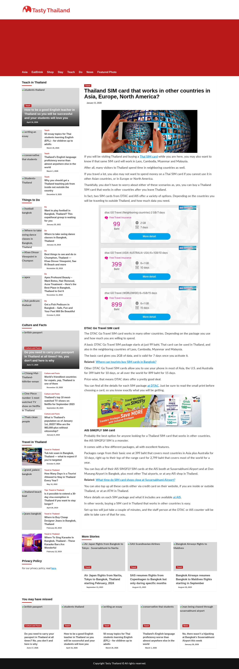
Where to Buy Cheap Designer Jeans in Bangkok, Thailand (60, 520)
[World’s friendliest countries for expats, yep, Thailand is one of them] (32, 380)
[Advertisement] (119, 44)
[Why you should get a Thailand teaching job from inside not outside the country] (32, 185)
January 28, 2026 (192, 644)
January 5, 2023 (53, 435)
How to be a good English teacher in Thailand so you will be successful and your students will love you (49, 114)
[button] (215, 72)
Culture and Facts (33, 348)
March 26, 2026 (53, 148)
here (53, 568)
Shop (50, 72)
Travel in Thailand (52, 450)
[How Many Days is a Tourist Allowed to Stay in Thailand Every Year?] (32, 477)
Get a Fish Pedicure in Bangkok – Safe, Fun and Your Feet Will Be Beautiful (59, 308)
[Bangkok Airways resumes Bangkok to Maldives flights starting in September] (195, 556)
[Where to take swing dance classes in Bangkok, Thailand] (32, 238)
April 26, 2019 (52, 508)
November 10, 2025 (55, 387)
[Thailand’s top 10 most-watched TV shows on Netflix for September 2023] (32, 401)
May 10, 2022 (52, 484)
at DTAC (153, 385)
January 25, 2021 (54, 224)
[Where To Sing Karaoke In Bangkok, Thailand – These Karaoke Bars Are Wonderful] (32, 543)
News (89, 72)
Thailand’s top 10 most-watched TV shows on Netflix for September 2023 (59, 401)
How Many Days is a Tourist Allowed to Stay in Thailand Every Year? (60, 477)
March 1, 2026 (52, 171)
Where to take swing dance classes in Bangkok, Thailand (59, 237)
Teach (71, 72)
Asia (24, 72)
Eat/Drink (37, 72)
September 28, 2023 (55, 408)
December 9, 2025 (54, 194)
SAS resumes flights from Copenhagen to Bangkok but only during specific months (148, 579)
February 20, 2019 (54, 528)
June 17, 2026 (32, 365)
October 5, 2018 (53, 315)
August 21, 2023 (139, 587)
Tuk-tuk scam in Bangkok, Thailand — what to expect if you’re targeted (60, 456)
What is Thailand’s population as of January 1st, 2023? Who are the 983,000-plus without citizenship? (58, 424)
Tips (46, 490)
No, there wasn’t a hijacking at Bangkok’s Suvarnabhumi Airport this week (198, 637)
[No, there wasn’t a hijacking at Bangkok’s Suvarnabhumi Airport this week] (198, 617)
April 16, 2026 (32, 122)
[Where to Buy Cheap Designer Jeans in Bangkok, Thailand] (32, 521)
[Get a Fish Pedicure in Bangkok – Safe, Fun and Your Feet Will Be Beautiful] (32, 308)
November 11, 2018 (55, 295)
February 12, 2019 (54, 552)
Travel (87, 86)
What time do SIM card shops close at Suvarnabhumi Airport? (135, 480)
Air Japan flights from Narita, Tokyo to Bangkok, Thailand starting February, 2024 (103, 579)
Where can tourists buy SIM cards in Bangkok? (126, 362)
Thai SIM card (149, 156)
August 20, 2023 (185, 587)
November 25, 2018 (55, 268)
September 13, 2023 (94, 587)
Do (80, 72)
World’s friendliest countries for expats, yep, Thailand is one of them (60, 380)
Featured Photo (107, 72)
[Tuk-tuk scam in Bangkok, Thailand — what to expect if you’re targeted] (32, 457)
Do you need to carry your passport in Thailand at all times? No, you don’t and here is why (49, 356)
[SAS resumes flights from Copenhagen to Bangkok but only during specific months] (149, 556)
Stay (60, 72)
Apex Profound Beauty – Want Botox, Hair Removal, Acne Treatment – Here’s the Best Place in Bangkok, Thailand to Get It (60, 284)
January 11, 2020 (94, 103)
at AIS (177, 497)
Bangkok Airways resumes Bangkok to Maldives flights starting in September (194, 579)
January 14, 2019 (54, 245)
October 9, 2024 (53, 464)
